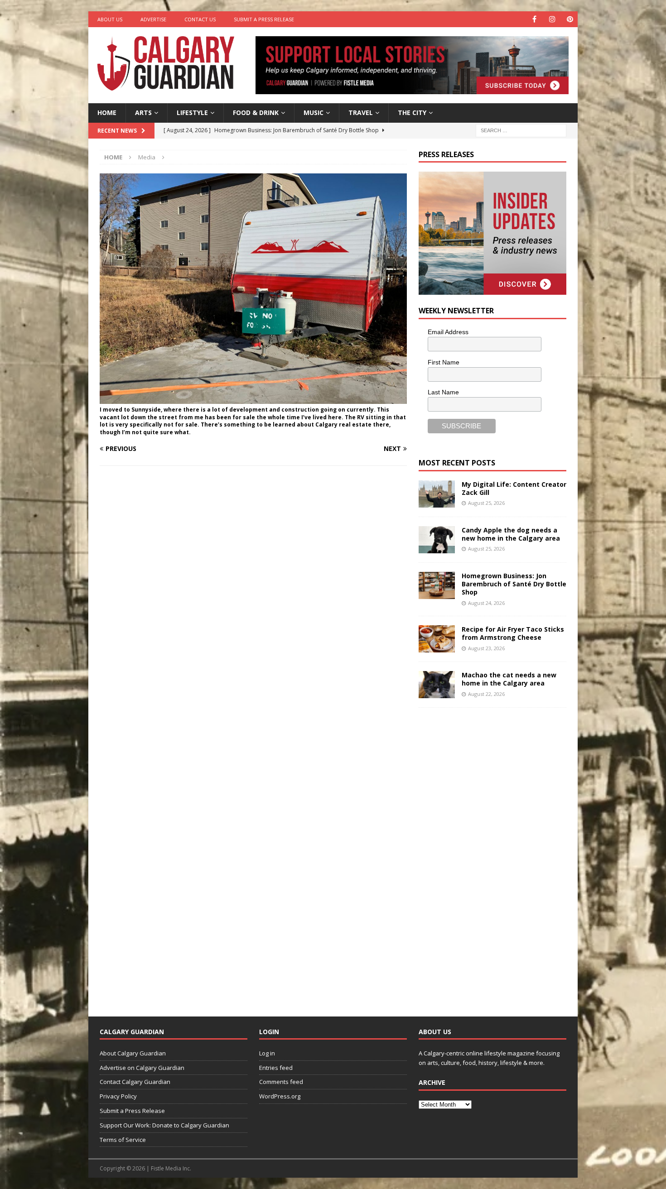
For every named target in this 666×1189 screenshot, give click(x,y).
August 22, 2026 (486, 693)
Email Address (448, 332)
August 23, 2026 (486, 648)
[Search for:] (521, 129)
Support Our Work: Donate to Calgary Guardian (164, 1125)
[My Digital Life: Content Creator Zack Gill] (437, 494)
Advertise (153, 19)
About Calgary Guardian (133, 1053)
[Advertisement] (487, 855)
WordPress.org (279, 1096)
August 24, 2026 (486, 602)
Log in (267, 1053)
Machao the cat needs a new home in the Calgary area (509, 679)
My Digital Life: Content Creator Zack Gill (514, 488)
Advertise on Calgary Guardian (142, 1068)
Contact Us (200, 19)
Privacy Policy (118, 1096)
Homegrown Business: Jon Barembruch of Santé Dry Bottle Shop (514, 583)
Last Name (443, 392)
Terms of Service (123, 1140)
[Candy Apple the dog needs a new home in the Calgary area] (437, 539)
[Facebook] (534, 19)
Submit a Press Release (264, 19)
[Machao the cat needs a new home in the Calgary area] (437, 684)
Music (313, 112)
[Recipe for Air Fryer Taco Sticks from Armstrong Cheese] (437, 638)
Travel (360, 112)
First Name (443, 362)
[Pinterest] (570, 19)
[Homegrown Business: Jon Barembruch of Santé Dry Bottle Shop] (437, 585)
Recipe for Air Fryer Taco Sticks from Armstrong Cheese (513, 633)
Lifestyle (192, 112)
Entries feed (276, 1068)
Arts (143, 112)
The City (412, 112)
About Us (109, 19)
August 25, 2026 (486, 502)
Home (106, 112)
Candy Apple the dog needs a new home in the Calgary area (511, 534)
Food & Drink (256, 112)
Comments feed (281, 1082)
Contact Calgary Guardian (135, 1082)
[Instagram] (552, 19)
